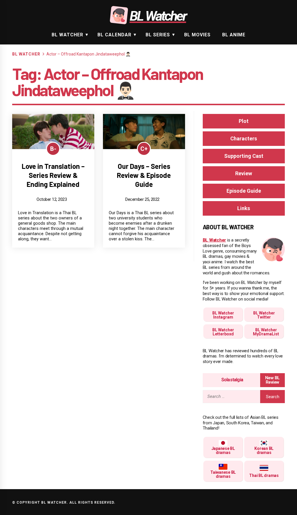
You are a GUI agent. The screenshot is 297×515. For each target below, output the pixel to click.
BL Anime (233, 34)
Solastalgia (232, 379)
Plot (244, 121)
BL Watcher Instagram (223, 315)
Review (243, 173)
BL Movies (197, 34)
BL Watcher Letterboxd (223, 332)
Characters (243, 138)
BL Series (158, 34)
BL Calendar (114, 34)
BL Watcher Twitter (264, 315)
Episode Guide (244, 191)
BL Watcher (67, 34)
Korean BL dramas (264, 450)
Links (243, 208)
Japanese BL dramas (223, 450)
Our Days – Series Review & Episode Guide (144, 175)
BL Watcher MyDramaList (266, 332)
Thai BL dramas (264, 475)
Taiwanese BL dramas (223, 474)
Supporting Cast (243, 156)
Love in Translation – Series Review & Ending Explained (53, 175)
